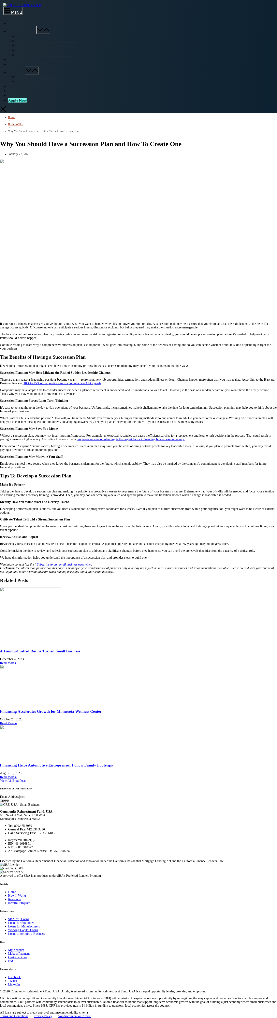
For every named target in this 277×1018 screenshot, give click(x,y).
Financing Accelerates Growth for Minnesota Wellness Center (51, 711)
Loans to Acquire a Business (26, 933)
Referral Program (19, 903)
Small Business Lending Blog (42, 82)
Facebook (14, 977)
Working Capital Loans (23, 930)
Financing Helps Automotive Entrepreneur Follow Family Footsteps (56, 765)
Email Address (9, 796)
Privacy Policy (43, 1016)
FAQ (11, 64)
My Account (18, 95)
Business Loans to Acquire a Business (48, 55)
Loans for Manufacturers (24, 926)
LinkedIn (14, 984)
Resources (16, 72)
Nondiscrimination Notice (74, 1016)
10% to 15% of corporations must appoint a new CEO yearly (62, 383)
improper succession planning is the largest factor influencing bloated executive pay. (131, 439)
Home (13, 23)
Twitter (12, 980)
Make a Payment (19, 953)
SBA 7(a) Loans (33, 37)
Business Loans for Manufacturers (46, 46)
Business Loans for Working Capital (47, 51)
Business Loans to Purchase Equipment (49, 41)
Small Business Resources (40, 77)
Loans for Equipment (21, 922)
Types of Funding (22, 31)
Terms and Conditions (14, 1016)
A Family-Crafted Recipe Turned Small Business (41, 651)
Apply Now (17, 100)
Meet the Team (20, 86)
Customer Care (20, 91)
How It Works (19, 59)
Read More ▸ (8, 663)
